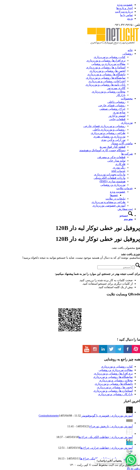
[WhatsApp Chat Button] (130, 460)
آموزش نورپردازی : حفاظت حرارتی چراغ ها (106, 447)
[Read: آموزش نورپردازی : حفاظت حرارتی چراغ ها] (129, 444)
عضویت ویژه (125, 4)
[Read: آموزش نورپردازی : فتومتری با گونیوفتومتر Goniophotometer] (129, 412)
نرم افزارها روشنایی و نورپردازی (113, 373)
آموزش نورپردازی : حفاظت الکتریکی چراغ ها (105, 437)
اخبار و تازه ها (124, 8)
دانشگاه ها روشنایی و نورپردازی (114, 383)
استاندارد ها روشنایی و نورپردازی (113, 390)
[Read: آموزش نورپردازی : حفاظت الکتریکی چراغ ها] (129, 433)
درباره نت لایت (124, 11)
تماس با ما (126, 15)
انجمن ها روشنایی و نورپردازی (115, 387)
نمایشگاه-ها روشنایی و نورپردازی (113, 376)
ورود (130, 18)
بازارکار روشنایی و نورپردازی (115, 394)
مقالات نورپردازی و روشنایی (116, 369)
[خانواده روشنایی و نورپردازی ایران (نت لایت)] (112, 43)
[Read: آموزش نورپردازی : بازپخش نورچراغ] (129, 422)
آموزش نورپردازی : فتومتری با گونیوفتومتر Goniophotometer (86, 415)
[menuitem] (66, 4)
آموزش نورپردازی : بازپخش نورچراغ (111, 426)
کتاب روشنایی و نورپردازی (117, 366)
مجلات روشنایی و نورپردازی (116, 380)
